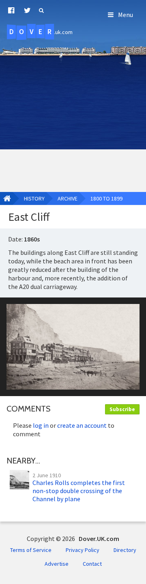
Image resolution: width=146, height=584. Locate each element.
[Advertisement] (73, 113)
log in (41, 425)
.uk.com (41, 31)
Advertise (57, 563)
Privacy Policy (82, 550)
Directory (125, 550)
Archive (67, 198)
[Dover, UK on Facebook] (11, 10)
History (34, 198)
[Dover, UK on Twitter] (27, 10)
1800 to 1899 (106, 198)
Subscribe (122, 409)
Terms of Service (31, 550)
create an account (82, 425)
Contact (92, 563)
